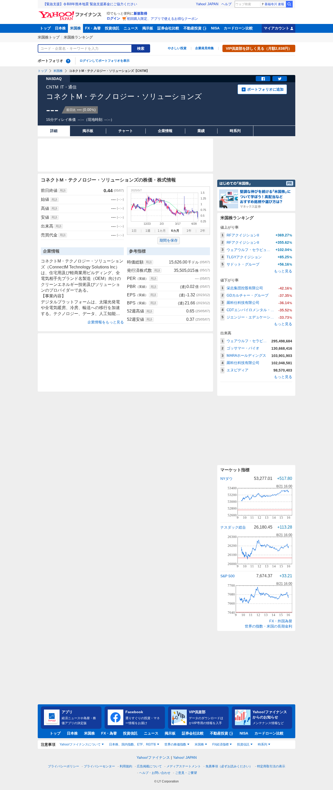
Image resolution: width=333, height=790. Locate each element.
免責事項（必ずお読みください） (229, 766)
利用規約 (126, 766)
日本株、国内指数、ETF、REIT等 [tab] (132, 744)
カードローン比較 (238, 28)
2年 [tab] (202, 231)
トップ (45, 28)
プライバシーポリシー (63, 766)
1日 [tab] (134, 231)
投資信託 (112, 28)
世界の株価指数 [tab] (175, 744)
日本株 (60, 28)
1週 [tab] (147, 231)
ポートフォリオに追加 (265, 89)
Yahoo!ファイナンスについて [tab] (80, 744)
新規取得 (140, 13)
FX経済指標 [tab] (220, 744)
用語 (63, 190)
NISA (215, 28)
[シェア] (263, 78)
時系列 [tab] (262, 744)
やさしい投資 (177, 48)
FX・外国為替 (280, 621)
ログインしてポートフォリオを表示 (105, 60)
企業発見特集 (204, 48)
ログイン (113, 18)
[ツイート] (279, 78)
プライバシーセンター (99, 766)
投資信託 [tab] (243, 744)
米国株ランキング (78, 37)
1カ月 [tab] (162, 231)
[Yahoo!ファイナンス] (71, 12)
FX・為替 (93, 28)
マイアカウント (276, 28)
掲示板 (147, 28)
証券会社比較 (168, 28)
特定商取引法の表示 (271, 766)
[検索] (289, 4)
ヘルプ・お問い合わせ (154, 773)
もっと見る (283, 271)
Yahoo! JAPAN (207, 4)
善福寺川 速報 (274, 4)
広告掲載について (149, 766)
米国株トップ (49, 37)
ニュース (131, 28)
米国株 (75, 28)
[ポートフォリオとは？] (68, 61)
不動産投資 (192, 28)
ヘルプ (226, 4)
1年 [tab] (189, 231)
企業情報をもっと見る (105, 322)
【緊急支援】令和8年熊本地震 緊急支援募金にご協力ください (90, 4)
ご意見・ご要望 (186, 773)
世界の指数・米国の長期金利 (268, 626)
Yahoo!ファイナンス (153, 757)
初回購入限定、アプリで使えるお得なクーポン (162, 19)
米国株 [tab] (199, 744)
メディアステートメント (183, 766)
